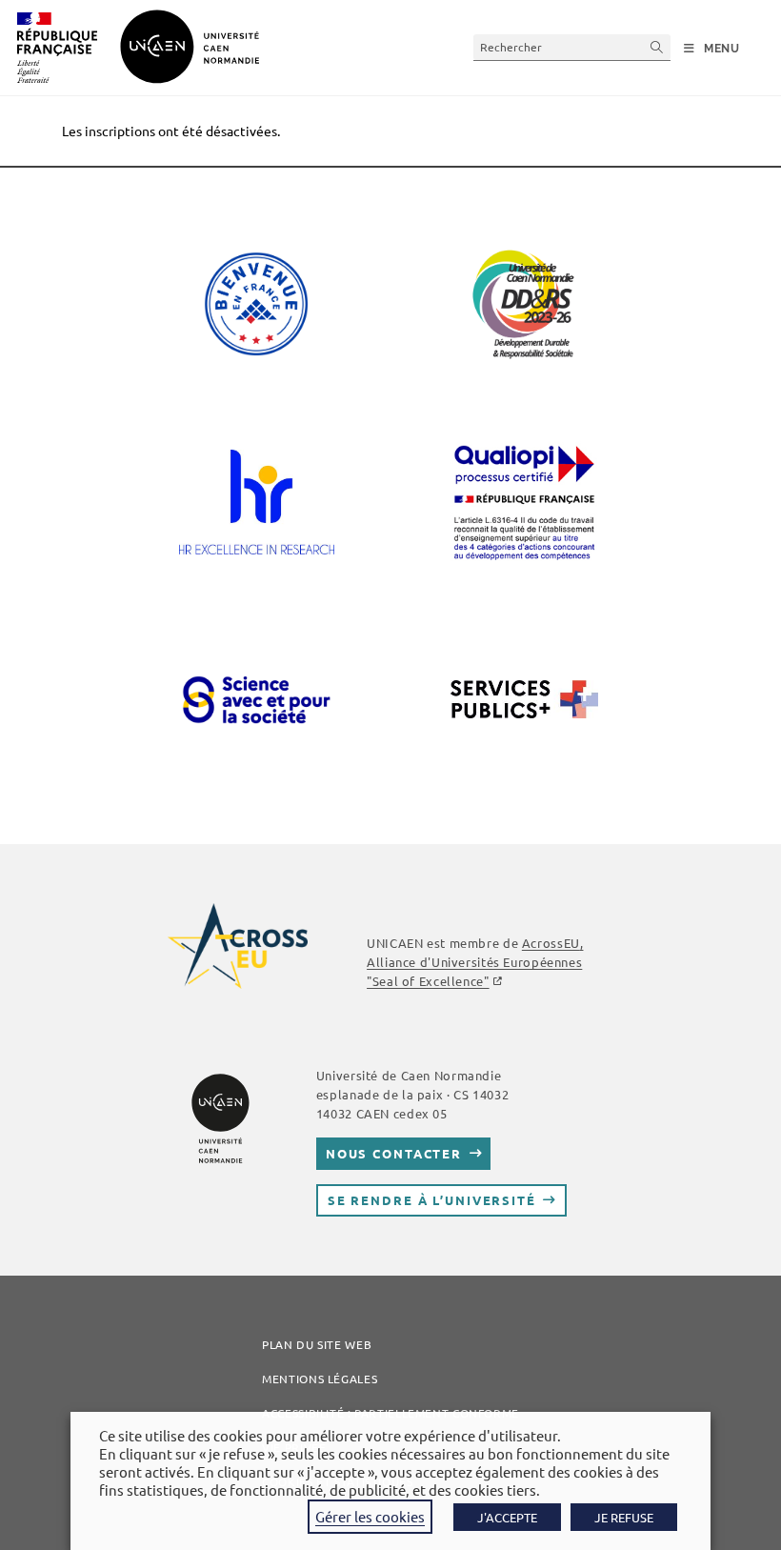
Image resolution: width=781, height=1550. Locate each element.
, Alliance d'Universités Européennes (475, 962)
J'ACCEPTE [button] (507, 1517)
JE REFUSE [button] (623, 1517)
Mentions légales (319, 1378)
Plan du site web (316, 1344)
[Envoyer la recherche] (657, 47)
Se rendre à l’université (432, 1200)
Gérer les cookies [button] (370, 1516)
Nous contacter (394, 1153)
